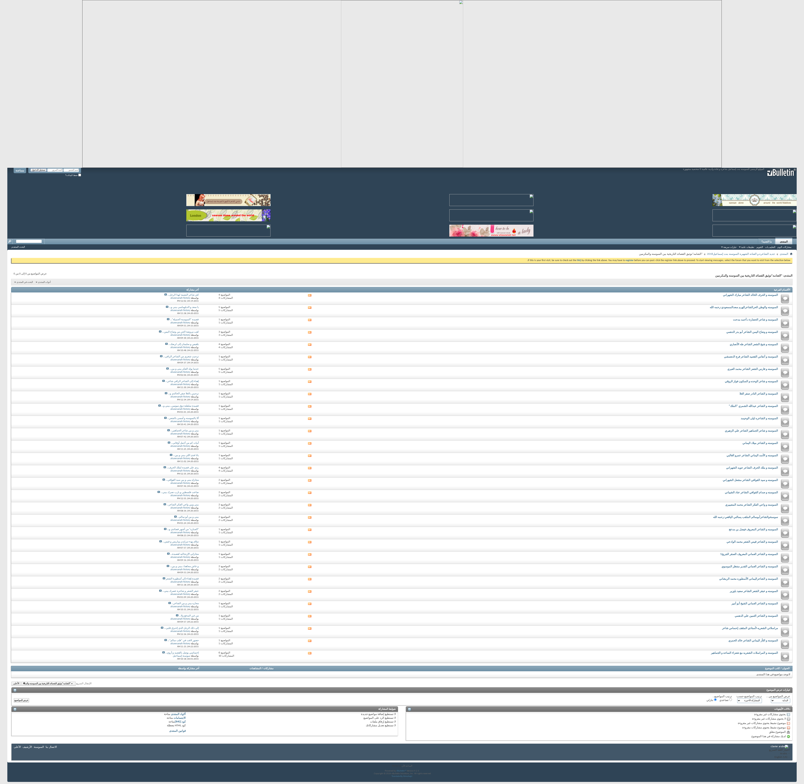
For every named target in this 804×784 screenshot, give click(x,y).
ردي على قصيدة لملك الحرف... (183, 467)
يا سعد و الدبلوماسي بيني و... (184, 307)
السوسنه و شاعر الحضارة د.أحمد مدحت (755, 319)
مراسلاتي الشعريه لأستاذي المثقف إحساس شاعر (750, 628)
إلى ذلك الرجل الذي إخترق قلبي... (181, 628)
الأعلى (16, 684)
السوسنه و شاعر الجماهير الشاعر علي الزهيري (751, 430)
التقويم (759, 247)
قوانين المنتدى (177, 731)
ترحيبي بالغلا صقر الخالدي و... (183, 393)
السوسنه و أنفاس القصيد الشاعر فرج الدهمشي (751, 356)
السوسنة (39, 747)
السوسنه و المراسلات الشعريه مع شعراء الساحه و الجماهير (744, 653)
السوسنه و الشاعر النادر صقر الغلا (759, 393)
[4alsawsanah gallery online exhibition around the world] (755, 214)
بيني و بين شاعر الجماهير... (184, 430)
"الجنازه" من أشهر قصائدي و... (183, 529)
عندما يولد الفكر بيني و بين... (184, 369)
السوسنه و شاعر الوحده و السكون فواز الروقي (751, 381)
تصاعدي (724, 700)
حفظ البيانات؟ (71, 175)
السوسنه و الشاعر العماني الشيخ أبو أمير (755, 603)
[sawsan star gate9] (228, 229)
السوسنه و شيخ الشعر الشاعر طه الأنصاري (754, 344)
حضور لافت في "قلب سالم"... (183, 640)
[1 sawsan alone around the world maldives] (755, 199)
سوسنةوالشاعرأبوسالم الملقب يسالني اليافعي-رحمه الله (745, 517)
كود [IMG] (180, 721)
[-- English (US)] (779, 757)
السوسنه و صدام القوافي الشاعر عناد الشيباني (751, 492)
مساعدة (20, 170)
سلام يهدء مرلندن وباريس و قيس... (180, 542)
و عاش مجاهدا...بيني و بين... (184, 566)
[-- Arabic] (779, 754)
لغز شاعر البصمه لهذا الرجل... (183, 295)
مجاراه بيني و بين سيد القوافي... (182, 480)
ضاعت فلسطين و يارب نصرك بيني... (180, 492)
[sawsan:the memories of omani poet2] (491, 199)
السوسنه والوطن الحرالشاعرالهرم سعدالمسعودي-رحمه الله (744, 307)
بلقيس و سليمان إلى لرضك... (183, 344)
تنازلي (710, 700)
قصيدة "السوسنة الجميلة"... (184, 319)
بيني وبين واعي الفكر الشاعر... (183, 504)
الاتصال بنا (51, 747)
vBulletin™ (401, 771)
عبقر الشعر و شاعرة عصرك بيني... (180, 591)
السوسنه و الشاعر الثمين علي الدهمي (756, 616)
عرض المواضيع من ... (778, 696)
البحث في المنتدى (25, 282)
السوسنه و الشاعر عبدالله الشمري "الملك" (753, 406)
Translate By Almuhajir (402, 776)
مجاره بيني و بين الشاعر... (185, 603)
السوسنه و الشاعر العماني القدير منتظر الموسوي (750, 566)
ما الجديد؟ (766, 241)
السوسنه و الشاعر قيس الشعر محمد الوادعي (752, 542)
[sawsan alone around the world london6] (228, 214)
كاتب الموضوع (772, 668)
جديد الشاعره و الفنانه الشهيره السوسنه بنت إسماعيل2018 (741, 254)
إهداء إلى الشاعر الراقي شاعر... (182, 381)
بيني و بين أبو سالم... (188, 517)
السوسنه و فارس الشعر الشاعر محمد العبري (752, 369)
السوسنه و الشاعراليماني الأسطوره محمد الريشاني (748, 579)
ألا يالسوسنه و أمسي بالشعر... (183, 418)
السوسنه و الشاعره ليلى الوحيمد (759, 418)
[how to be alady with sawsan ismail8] (491, 229)
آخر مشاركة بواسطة (188, 668)
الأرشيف (27, 747)
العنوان (786, 668)
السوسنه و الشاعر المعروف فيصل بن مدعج (753, 529)
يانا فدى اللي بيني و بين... (186, 455)
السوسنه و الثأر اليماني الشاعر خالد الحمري (753, 640)
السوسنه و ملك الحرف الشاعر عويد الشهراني (752, 467)
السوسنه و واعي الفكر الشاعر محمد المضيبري (751, 504)
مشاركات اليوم (784, 247)
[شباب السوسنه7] (755, 229)
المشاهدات (255, 668)
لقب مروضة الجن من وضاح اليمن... (180, 332)
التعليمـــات (770, 247)
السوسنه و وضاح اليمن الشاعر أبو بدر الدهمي (752, 332)
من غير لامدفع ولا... (189, 616)
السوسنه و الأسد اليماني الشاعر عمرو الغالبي (752, 455)
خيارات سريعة (730, 247)
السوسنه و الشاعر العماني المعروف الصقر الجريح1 (749, 554)
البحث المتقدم (18, 247)
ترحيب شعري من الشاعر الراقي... (181, 356)
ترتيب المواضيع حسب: (749, 696)
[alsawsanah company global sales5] (491, 214)
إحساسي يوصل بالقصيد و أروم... (182, 653)
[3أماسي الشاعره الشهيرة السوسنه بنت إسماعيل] (228, 199)
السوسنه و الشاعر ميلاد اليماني (760, 443)
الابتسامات (180, 718)
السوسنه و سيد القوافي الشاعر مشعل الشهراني (750, 480)
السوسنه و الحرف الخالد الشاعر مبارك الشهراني (750, 295)
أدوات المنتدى (44, 282)
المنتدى (784, 241)
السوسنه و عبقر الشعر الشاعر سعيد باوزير (754, 591)
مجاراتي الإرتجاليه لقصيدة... (184, 554)
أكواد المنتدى (178, 714)
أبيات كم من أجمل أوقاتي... (185, 443)
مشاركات (268, 668)
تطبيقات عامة (747, 247)
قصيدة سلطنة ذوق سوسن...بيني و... (180, 406)
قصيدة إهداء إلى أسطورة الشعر (182, 579)
